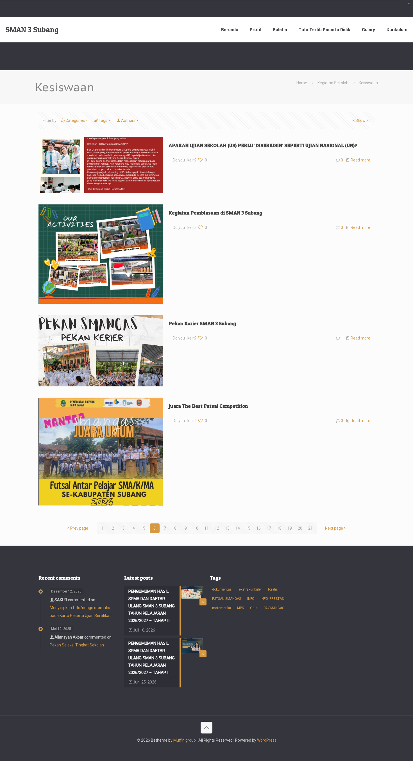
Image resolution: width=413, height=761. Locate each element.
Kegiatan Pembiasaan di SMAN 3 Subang (215, 213)
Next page (334, 528)
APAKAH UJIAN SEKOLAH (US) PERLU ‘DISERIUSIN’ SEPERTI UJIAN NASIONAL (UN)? (263, 145)
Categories (75, 120)
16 (258, 528)
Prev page (79, 528)
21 (310, 528)
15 (248, 528)
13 (227, 528)
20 (300, 528)
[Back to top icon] (206, 727)
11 (206, 528)
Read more (360, 160)
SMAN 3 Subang (32, 29)
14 (237, 528)
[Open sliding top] (406, 6)
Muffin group (184, 740)
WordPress (266, 740)
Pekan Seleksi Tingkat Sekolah (77, 645)
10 (196, 528)
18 (279, 528)
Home (301, 83)
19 (289, 528)
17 (269, 528)
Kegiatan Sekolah (332, 83)
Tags (103, 120)
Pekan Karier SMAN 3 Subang (202, 323)
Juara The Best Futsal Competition (208, 406)
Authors (128, 120)
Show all (362, 120)
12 (217, 528)
